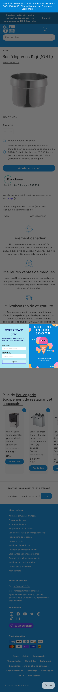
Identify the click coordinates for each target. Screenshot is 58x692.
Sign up (14, 362)
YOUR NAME (6, 345)
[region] (29, 6)
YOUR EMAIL (6, 353)
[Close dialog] (56, 326)
